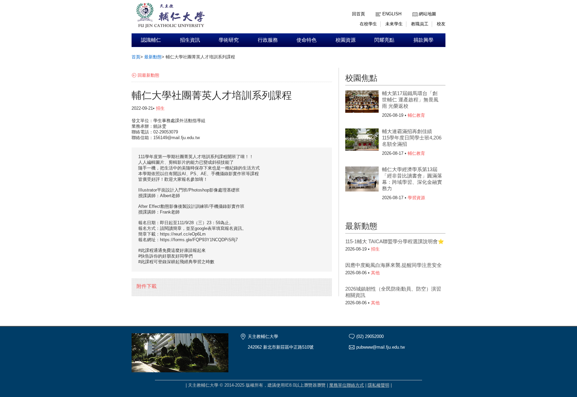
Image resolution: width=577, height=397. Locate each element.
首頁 (136, 56)
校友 (441, 23)
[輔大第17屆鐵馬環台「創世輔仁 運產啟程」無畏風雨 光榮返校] (362, 103)
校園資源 (346, 40)
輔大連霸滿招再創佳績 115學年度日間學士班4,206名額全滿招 (411, 137)
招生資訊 (190, 40)
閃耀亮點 (384, 40)
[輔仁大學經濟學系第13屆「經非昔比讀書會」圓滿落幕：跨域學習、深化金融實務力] (362, 179)
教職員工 (419, 23)
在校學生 (368, 23)
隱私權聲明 (378, 385)
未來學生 (394, 23)
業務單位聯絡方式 (346, 385)
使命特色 (307, 40)
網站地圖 (427, 13)
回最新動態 (148, 75)
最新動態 (153, 56)
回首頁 (358, 13)
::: (414, 8)
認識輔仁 (151, 40)
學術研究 (229, 40)
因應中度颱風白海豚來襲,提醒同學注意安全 (393, 265)
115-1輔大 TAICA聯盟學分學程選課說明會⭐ (394, 241)
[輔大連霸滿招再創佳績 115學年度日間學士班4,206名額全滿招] (362, 141)
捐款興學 (423, 40)
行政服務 (268, 40)
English (391, 13)
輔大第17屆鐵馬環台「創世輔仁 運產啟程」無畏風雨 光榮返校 (410, 99)
